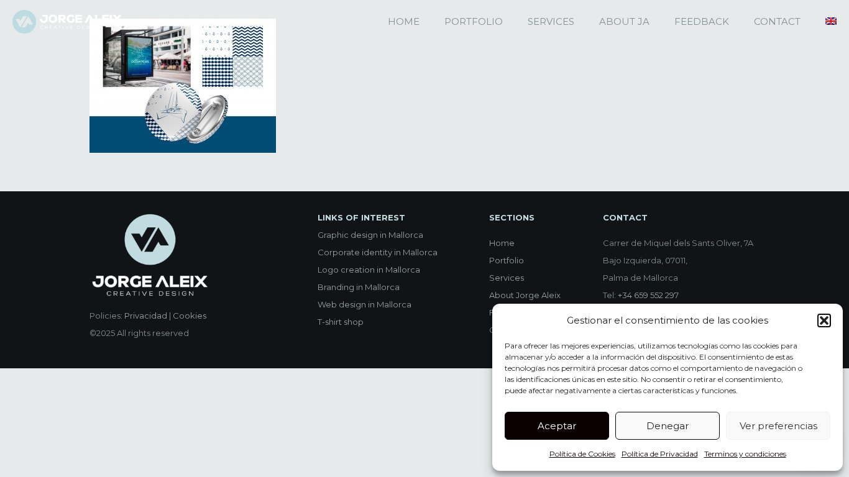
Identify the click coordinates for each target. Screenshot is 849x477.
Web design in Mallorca (364, 304)
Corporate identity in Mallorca (378, 252)
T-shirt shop (341, 322)
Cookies (189, 315)
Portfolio (506, 260)
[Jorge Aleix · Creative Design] (67, 21)
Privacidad (145, 315)
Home (502, 243)
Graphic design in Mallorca (370, 235)
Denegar (667, 426)
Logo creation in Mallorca (369, 270)
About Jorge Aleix (525, 295)
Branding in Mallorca (359, 287)
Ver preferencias (778, 426)
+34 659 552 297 (648, 295)
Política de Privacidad (660, 453)
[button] (824, 320)
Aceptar (557, 426)
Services (506, 278)
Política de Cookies (582, 453)
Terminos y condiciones (745, 453)
